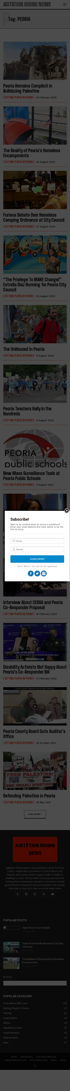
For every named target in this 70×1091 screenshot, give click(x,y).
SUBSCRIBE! (37, 559)
